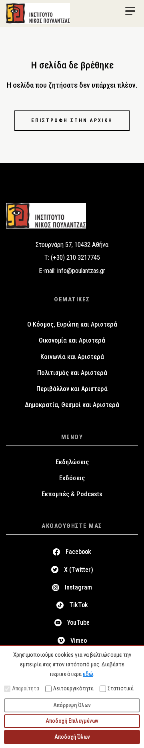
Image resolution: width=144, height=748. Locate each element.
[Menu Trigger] (130, 11)
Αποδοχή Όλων (72, 737)
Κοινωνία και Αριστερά (72, 357)
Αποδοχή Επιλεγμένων (72, 721)
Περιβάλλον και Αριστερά (72, 389)
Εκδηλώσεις (72, 462)
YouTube (78, 622)
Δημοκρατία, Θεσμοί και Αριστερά (72, 405)
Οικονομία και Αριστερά (72, 340)
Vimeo (78, 640)
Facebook (78, 551)
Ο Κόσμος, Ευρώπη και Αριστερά (72, 324)
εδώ (88, 674)
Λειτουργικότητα (73, 688)
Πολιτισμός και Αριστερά (72, 373)
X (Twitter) (78, 570)
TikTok (78, 605)
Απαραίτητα (25, 688)
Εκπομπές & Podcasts (72, 494)
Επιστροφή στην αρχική (72, 120)
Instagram (78, 587)
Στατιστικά (121, 688)
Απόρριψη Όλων (72, 705)
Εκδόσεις (72, 478)
